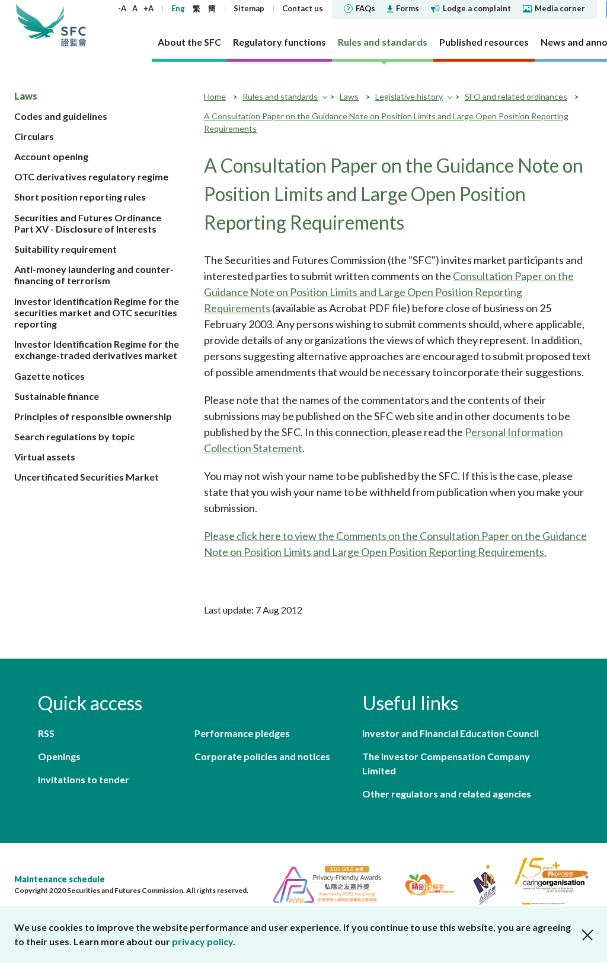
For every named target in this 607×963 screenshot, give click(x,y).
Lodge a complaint (477, 8)
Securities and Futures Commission (73, 24)
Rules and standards (280, 96)
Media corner (560, 8)
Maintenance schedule (59, 879)
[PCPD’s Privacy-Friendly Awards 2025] (322, 883)
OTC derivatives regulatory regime (91, 176)
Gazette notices (49, 376)
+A (148, 8)
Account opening (51, 156)
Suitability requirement (65, 249)
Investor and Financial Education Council (450, 733)
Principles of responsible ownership (93, 416)
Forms (407, 8)
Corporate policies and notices (262, 756)
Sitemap (249, 8)
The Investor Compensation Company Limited (446, 763)
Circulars (34, 136)
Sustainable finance (56, 396)
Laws (25, 95)
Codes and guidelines (60, 116)
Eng (178, 8)
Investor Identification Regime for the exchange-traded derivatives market (96, 349)
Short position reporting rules (80, 196)
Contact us (302, 8)
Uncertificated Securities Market (86, 476)
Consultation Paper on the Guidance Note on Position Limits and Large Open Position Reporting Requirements (389, 291)
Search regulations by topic (74, 436)
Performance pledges (242, 733)
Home (215, 96)
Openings (59, 756)
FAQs (365, 8)
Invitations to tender (83, 779)
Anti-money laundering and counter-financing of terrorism (94, 274)
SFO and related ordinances (516, 96)
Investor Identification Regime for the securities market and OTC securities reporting (96, 312)
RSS (46, 733)
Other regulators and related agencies (446, 793)
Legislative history (409, 96)
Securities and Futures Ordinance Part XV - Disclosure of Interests (87, 223)
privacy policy (202, 941)
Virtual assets (44, 456)
